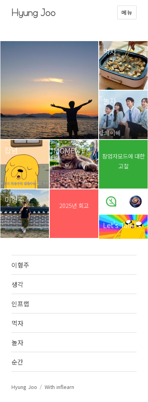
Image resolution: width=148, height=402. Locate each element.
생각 (17, 284)
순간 (17, 361)
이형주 (20, 265)
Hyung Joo (33, 12)
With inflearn (59, 387)
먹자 (17, 323)
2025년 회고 (74, 205)
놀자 (17, 342)
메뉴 (127, 12)
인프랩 (20, 303)
